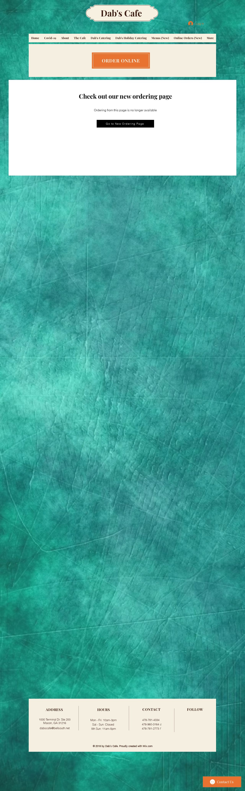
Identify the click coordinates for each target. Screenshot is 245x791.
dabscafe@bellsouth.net (55, 728)
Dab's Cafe (121, 13)
